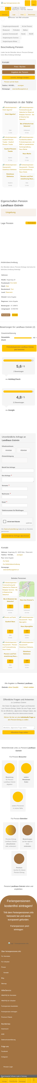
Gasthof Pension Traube (10, 150)
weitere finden (26, 779)
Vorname (5, 485)
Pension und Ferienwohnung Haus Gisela (27, 178)
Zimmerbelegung (8, 456)
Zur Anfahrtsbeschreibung (11, 564)
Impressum (5, 1029)
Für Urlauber (5, 962)
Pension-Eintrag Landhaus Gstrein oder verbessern (11, 842)
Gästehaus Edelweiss (10, 175)
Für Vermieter (5, 956)
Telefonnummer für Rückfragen (13, 510)
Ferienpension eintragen (9, 1011)
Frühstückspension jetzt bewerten (20, 348)
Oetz (7, 286)
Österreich (9, 292)
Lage (13, 14)
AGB (2, 1034)
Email (4, 502)
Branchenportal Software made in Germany (13, 1077)
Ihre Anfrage (6, 475)
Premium (32, 104)
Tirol (12, 289)
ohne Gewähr (13, 687)
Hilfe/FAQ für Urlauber (8, 1000)
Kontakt (14, 315)
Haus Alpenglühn (27, 626)
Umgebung (10, 212)
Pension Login (8, 1067)
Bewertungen (32, 14)
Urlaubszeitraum (7, 446)
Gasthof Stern (10, 621)
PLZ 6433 (13, 283)
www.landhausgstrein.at (20, 89)
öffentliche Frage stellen (19, 732)
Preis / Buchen (19, 67)
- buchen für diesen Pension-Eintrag (19, 870)
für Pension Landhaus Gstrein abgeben (9, 780)
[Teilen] (29, 1080)
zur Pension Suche (2, 9)
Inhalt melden (29, 687)
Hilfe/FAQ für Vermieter (8, 995)
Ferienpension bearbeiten (9, 1006)
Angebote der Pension (19, 72)
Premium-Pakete (6, 1017)
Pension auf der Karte (11, 82)
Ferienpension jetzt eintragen (19, 928)
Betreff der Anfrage (8, 467)
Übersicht (4, 14)
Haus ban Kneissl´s (27, 600)
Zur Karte (6, 561)
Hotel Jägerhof (10, 114)
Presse (3, 967)
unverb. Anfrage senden (19, 77)
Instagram (4, 1057)
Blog (2, 978)
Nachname (6, 494)
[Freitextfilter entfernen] (27, 3)
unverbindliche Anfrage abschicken (15, 536)
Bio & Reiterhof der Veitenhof (27, 125)
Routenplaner (31, 223)
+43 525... (11, 85)
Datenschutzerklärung (11, 529)
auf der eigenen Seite (27, 842)
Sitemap (4, 983)
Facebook (4, 1051)
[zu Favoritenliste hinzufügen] (3, 19)
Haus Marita (27, 153)
